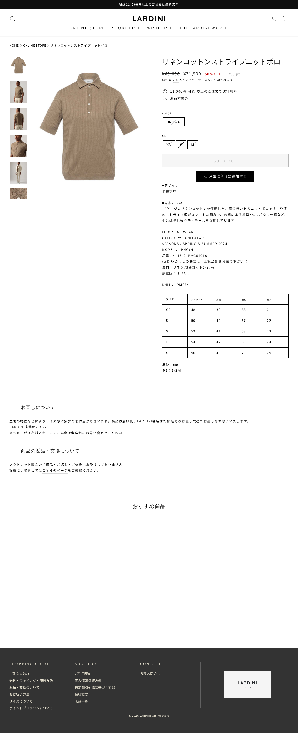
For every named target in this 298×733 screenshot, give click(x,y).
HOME (14, 45)
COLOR (167, 113)
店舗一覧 (81, 701)
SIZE (165, 136)
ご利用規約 (83, 673)
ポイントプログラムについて (31, 708)
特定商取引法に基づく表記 (95, 687)
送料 (176, 80)
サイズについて (21, 701)
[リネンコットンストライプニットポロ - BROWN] (42, 628)
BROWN (173, 122)
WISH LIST (159, 27)
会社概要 (81, 694)
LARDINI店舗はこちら (28, 427)
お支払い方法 (19, 694)
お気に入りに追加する (228, 176)
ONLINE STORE (34, 45)
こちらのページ (55, 470)
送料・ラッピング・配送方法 (31, 680)
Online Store (87, 27)
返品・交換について (24, 687)
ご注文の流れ (19, 673)
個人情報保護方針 (88, 680)
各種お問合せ (150, 673)
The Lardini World (203, 27)
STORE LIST (126, 27)
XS (168, 144)
